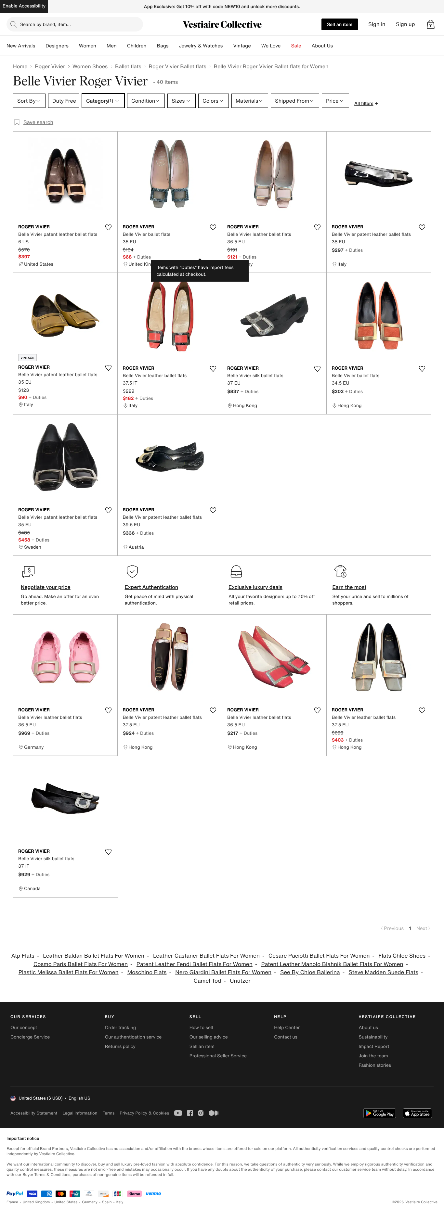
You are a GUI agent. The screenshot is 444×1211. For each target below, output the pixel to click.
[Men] (121, 45)
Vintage (242, 45)
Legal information (79, 1113)
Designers (57, 45)
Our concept (23, 1027)
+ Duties (142, 256)
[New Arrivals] (40, 45)
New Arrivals (21, 45)
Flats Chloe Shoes (401, 956)
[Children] (151, 45)
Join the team (373, 1055)
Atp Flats (22, 956)
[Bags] (173, 45)
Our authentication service (133, 1037)
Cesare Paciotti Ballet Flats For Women (319, 956)
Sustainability (373, 1037)
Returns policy (120, 1046)
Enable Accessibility (24, 6)
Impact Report (374, 1046)
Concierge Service (30, 1037)
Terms (108, 1113)
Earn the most (350, 587)
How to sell (201, 1027)
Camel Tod (207, 981)
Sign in (376, 24)
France (12, 1202)
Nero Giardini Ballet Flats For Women (223, 972)
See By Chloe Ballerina (310, 972)
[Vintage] (256, 45)
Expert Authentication (151, 587)
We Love (271, 45)
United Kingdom (36, 1202)
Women (87, 45)
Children (137, 45)
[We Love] (286, 45)
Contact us (285, 1037)
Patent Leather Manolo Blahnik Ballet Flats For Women (332, 964)
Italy (120, 1202)
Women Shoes (90, 66)
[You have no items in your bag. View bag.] (430, 24)
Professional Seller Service (218, 1055)
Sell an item (339, 24)
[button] (430, 24)
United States (66, 1202)
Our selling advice (208, 1037)
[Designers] (73, 45)
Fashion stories (375, 1065)
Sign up (405, 24)
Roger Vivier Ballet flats (177, 66)
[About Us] (338, 45)
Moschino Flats (146, 972)
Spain (107, 1202)
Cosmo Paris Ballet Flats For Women (80, 964)
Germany (90, 1202)
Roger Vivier (50, 66)
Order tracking (120, 1027)
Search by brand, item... (45, 24)
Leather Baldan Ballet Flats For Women (93, 956)
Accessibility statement (33, 1113)
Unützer (240, 981)
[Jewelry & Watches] (227, 45)
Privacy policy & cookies (144, 1113)
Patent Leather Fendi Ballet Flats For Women (195, 964)
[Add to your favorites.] (108, 227)
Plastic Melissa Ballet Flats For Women (69, 972)
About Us (322, 45)
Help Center (287, 1027)
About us (368, 1027)
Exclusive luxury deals (255, 587)
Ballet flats (128, 66)
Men (112, 45)
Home (20, 66)
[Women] (101, 45)
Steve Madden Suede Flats (383, 972)
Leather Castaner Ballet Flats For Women (206, 956)
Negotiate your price (46, 587)
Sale (296, 45)
